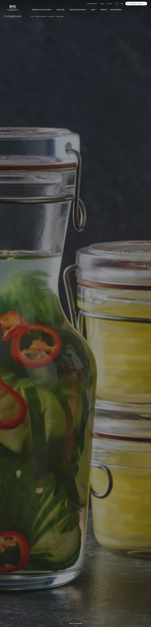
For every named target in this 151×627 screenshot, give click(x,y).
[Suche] (116, 3)
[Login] (122, 3)
